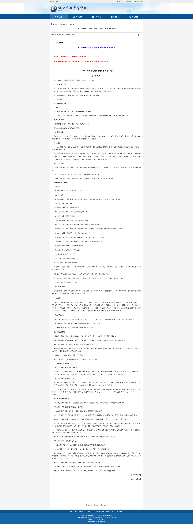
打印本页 (90, 505)
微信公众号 (139, 1)
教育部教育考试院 (80, 511)
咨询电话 (129, 1)
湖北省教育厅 (90, 511)
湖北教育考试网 (100, 511)
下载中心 (120, 1)
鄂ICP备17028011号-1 (100, 519)
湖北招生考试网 (110, 511)
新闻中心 (65, 24)
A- (140, 35)
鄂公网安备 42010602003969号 (97, 521)
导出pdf (97, 505)
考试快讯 (72, 24)
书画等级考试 (119, 511)
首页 (59, 24)
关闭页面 (104, 505)
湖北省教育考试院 (73, 8)
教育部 (71, 511)
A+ (137, 35)
